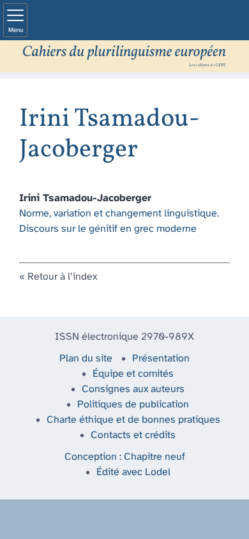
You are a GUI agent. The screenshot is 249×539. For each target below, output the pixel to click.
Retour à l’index (62, 276)
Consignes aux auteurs (133, 389)
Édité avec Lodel (133, 472)
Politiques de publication (133, 404)
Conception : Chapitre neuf (124, 457)
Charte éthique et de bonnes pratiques (133, 419)
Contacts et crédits (133, 435)
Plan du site (85, 358)
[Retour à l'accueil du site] (124, 56)
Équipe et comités (133, 373)
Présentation (161, 358)
